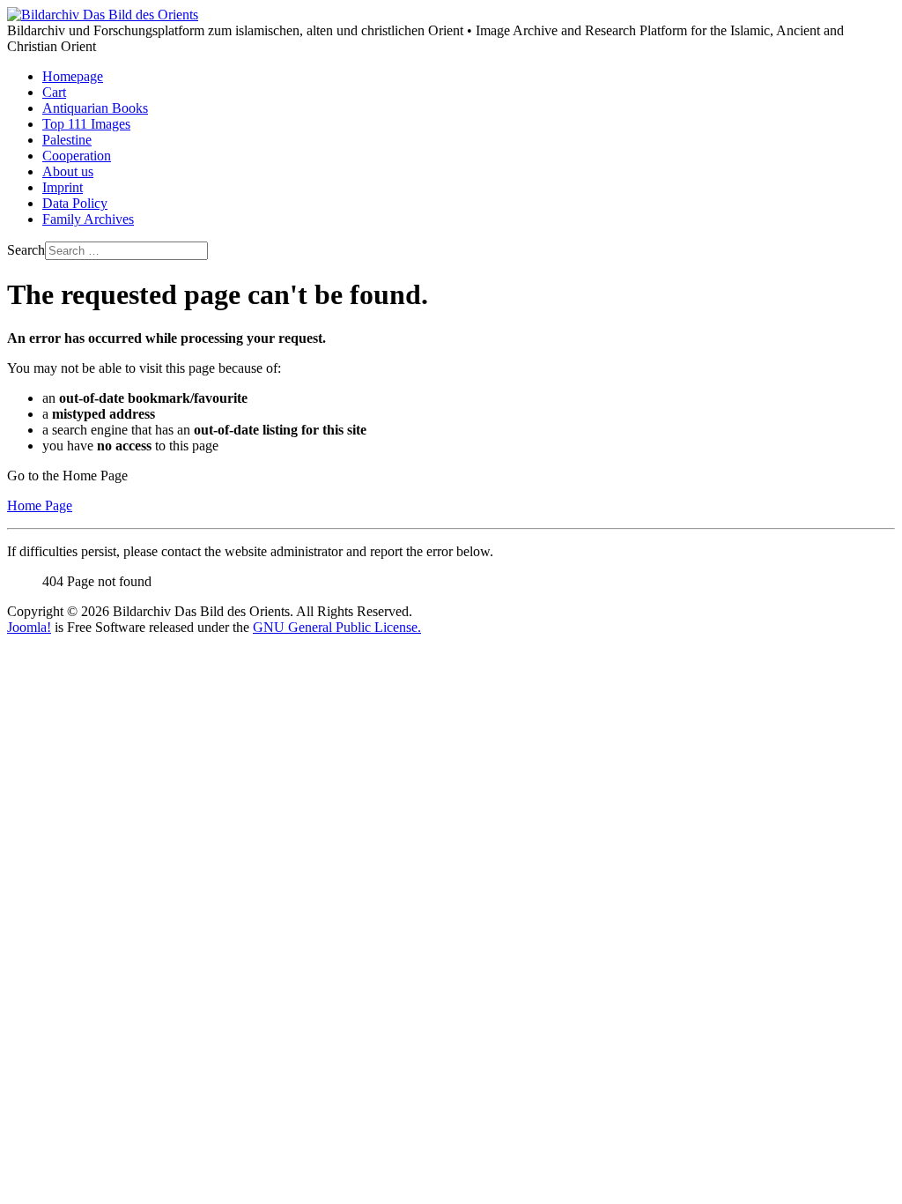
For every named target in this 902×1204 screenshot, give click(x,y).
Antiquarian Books (95, 107)
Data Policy (74, 203)
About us (67, 171)
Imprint (62, 187)
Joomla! (29, 627)
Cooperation (76, 155)
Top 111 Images (86, 123)
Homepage (72, 76)
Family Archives (88, 219)
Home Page (39, 505)
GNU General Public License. (337, 627)
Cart (54, 92)
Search (26, 249)
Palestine (67, 139)
